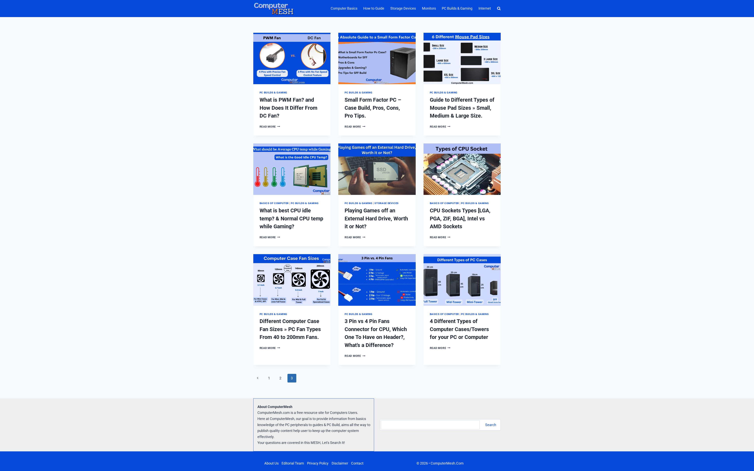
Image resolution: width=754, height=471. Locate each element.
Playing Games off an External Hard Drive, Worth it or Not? (376, 218)
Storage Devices (403, 8)
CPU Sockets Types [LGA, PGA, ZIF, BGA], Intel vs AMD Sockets (460, 218)
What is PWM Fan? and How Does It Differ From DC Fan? (288, 108)
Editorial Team (293, 463)
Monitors (429, 8)
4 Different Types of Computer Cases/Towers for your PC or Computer (459, 329)
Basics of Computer (274, 203)
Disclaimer (340, 463)
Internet (485, 8)
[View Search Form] (498, 8)
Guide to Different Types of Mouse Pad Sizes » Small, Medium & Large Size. (462, 108)
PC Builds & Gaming (457, 8)
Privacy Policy (318, 463)
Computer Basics (344, 8)
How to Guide (373, 8)
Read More (270, 126)
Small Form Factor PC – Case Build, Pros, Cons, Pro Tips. (373, 108)
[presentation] (292, 58)
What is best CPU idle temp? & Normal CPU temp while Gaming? (291, 218)
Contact (357, 463)
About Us (271, 463)
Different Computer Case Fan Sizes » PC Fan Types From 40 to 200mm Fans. (290, 329)
